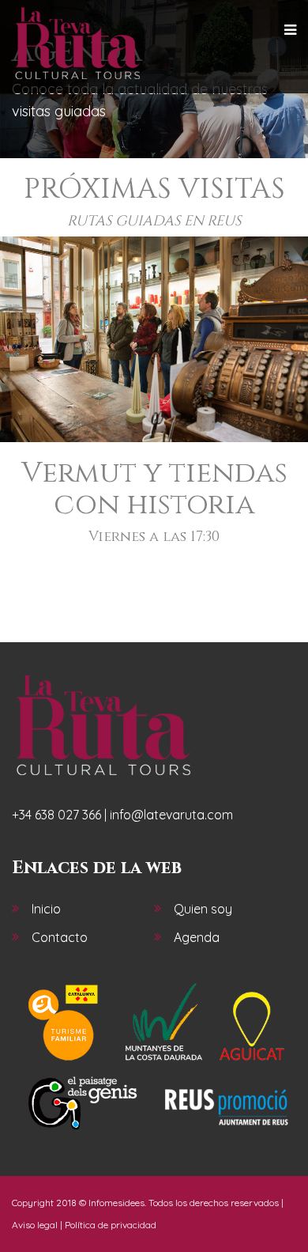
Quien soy (203, 909)
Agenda (197, 937)
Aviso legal (35, 1225)
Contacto (60, 937)
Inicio (46, 909)
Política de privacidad (110, 1225)
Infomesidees (116, 1203)
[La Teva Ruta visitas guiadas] (77, 43)
